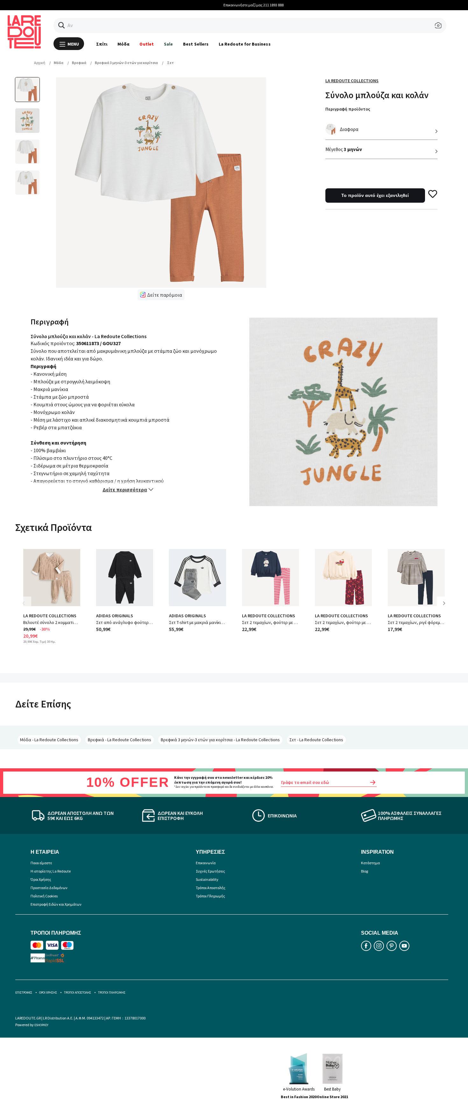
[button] (61, 25)
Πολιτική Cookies (44, 896)
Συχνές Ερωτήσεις (210, 871)
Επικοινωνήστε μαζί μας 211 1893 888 (234, 5)
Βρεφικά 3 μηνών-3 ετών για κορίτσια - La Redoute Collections (220, 740)
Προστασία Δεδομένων (49, 887)
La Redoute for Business (245, 44)
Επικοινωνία (206, 862)
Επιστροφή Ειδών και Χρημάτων (56, 904)
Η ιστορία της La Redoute (51, 871)
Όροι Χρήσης (41, 879)
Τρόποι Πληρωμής (210, 896)
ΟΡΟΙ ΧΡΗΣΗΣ (48, 992)
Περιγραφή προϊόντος (347, 109)
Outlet (146, 44)
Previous (28, 607)
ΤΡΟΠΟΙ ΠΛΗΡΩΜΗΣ (111, 992)
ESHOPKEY (41, 1025)
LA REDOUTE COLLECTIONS (49, 616)
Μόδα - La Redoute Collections (49, 740)
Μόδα (123, 44)
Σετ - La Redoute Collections (316, 740)
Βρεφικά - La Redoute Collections (119, 740)
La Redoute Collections (352, 80)
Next (446, 607)
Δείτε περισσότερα (125, 489)
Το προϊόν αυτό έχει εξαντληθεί (375, 195)
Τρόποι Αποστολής (210, 887)
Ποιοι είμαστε (41, 862)
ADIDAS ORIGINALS (114, 616)
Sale (168, 44)
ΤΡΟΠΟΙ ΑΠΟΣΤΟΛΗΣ (77, 992)
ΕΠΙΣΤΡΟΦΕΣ (23, 992)
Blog (364, 871)
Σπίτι (101, 44)
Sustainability (207, 879)
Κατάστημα (370, 862)
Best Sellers (196, 44)
